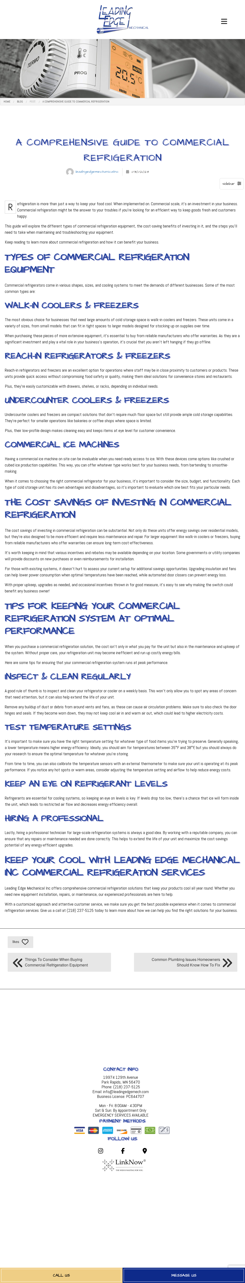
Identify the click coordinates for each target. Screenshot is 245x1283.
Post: (33, 101)
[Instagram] (101, 1151)
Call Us (61, 1275)
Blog (20, 101)
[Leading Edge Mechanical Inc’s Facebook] (123, 1151)
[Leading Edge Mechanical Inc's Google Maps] (144, 1151)
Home (7, 101)
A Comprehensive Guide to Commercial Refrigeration (76, 101)
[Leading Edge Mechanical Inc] (123, 19)
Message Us (183, 1275)
